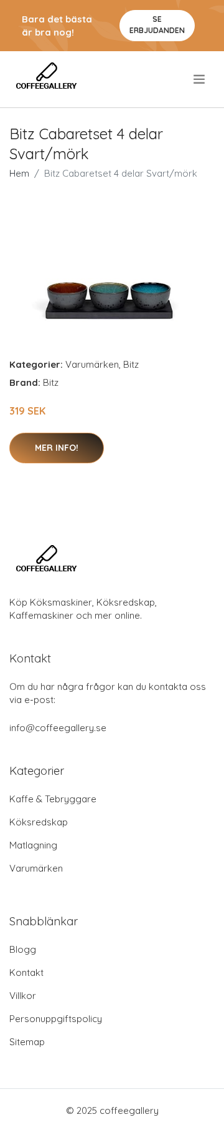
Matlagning (33, 845)
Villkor (22, 996)
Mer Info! (56, 447)
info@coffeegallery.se (57, 728)
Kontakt (26, 972)
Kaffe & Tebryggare (52, 799)
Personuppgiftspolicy (55, 1019)
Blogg (22, 949)
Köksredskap (38, 822)
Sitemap (27, 1042)
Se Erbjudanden (157, 24)
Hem (19, 173)
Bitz (131, 364)
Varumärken (92, 364)
